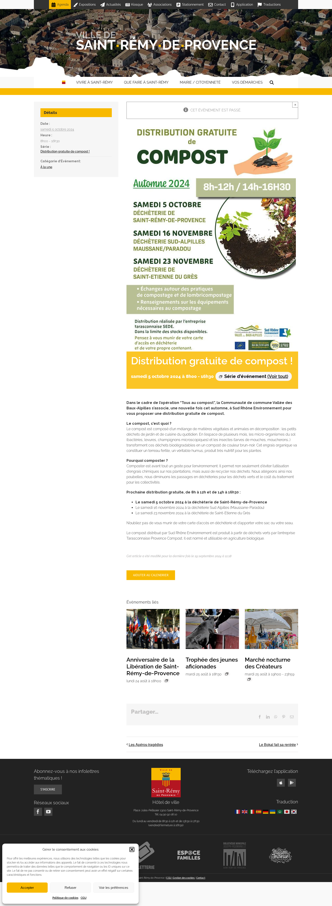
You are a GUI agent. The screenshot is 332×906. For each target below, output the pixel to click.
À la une (46, 167)
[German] (266, 811)
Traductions (272, 4)
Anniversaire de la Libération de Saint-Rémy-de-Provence (153, 666)
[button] (132, 849)
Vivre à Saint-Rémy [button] (94, 82)
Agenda (63, 4)
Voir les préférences (113, 887)
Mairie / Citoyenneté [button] (200, 82)
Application (244, 4)
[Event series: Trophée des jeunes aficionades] (226, 673)
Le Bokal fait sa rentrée (277, 744)
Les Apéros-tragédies (146, 744)
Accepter (27, 887)
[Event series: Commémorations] (166, 680)
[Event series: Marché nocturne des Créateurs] (249, 679)
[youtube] (48, 812)
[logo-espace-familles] (189, 852)
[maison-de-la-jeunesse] (280, 849)
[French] (238, 811)
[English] (245, 811)
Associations (162, 4)
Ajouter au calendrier (150, 575)
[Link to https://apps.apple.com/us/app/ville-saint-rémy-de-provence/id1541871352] (281, 783)
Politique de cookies (65, 897)
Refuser (70, 887)
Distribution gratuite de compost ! (65, 151)
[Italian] (252, 811)
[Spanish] (259, 811)
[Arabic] (280, 811)
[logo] (166, 769)
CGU (84, 897)
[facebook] (38, 812)
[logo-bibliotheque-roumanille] (234, 844)
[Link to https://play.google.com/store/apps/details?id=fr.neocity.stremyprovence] (292, 783)
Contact (220, 4)
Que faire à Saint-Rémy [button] (146, 82)
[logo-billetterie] (143, 843)
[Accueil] (166, 41)
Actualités (113, 4)
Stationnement (193, 4)
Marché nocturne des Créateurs (267, 663)
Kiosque (137, 4)
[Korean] (294, 811)
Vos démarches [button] (247, 82)
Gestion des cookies (183, 878)
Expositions (87, 4)
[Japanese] (287, 811)
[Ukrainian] (273, 811)
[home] (63, 82)
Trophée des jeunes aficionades (212, 663)
